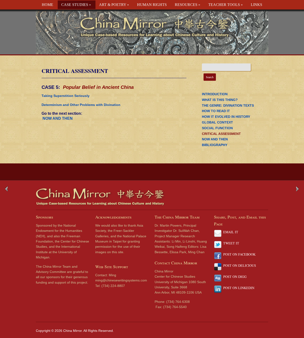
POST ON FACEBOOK (239, 254)
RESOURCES (187, 5)
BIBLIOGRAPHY (214, 145)
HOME (47, 5)
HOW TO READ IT (216, 111)
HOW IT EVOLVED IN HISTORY (226, 117)
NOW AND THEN (57, 118)
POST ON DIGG (235, 276)
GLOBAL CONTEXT (217, 122)
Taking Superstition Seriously (66, 96)
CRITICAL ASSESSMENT (75, 71)
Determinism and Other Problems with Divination (81, 105)
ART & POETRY (114, 5)
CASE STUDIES (76, 5)
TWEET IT (231, 243)
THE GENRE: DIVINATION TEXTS (228, 105)
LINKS (256, 5)
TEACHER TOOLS (225, 5)
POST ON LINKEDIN (238, 288)
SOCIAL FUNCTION (217, 128)
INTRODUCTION (215, 94)
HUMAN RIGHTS (152, 5)
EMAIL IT (230, 232)
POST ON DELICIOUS (239, 265)
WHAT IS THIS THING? (220, 100)
